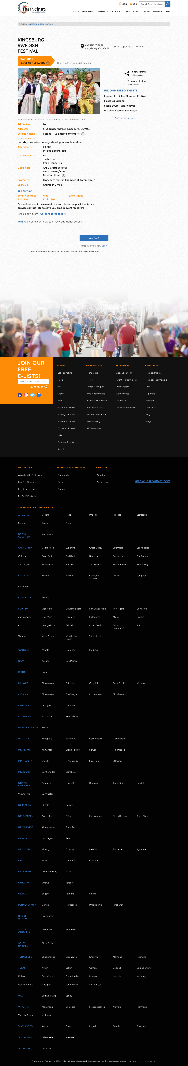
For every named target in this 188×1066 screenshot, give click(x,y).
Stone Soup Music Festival (119, 105)
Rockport (46, 984)
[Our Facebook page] (20, 395)
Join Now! (94, 238)
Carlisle (45, 904)
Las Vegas (47, 838)
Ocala (21, 625)
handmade (92, 372)
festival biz (132, 11)
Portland (70, 893)
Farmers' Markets (66, 428)
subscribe (37, 387)
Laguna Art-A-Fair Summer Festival (125, 96)
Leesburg (70, 617)
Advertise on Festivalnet (30, 475)
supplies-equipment (97, 400)
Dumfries (70, 1006)
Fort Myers (118, 608)
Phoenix (93, 514)
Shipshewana (119, 694)
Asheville (46, 783)
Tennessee (25, 956)
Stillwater (117, 760)
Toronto (70, 882)
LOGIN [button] (124, 4)
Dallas (21, 976)
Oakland (22, 556)
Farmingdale (95, 816)
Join (20, 221)
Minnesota (25, 760)
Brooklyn (70, 849)
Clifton (69, 816)
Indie (60, 435)
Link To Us (151, 407)
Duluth (45, 760)
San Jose (70, 564)
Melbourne (94, 617)
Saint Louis (71, 771)
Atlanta (45, 649)
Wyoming (24, 1048)
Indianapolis (95, 694)
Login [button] (104, 245)
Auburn (45, 1026)
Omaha (69, 805)
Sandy (69, 995)
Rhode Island (22, 917)
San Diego (23, 564)
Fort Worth (47, 976)
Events (61, 365)
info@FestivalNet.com (152, 481)
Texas (22, 967)
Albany (45, 849)
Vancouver (47, 534)
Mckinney (141, 976)
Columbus (94, 860)
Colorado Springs (94, 577)
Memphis (117, 956)
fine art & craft (95, 407)
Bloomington (48, 683)
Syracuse (141, 849)
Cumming (70, 649)
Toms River (142, 816)
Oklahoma (25, 871)
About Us (101, 467)
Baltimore (71, 738)
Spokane (141, 1026)
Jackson (46, 1048)
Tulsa (68, 871)
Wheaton (141, 683)
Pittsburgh (118, 904)
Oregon (23, 893)
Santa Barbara (120, 564)
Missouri (24, 771)
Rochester (118, 849)
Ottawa (45, 882)
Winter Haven (96, 636)
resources (117, 11)
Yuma (69, 523)
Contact (62, 489)
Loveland (23, 586)
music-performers (96, 393)
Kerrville (117, 976)
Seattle (116, 1026)
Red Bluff (70, 556)
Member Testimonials (156, 379)
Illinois (23, 683)
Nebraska (24, 805)
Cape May (47, 816)
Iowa (21, 660)
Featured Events (66, 442)
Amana (45, 660)
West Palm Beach (71, 637)
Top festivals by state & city (35, 507)
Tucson (45, 523)
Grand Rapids (73, 749)
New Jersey (25, 816)
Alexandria (47, 1006)
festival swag (93, 421)
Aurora (45, 575)
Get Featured (122, 393)
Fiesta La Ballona (114, 100)
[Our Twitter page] (32, 395)
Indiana (23, 694)
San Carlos (142, 556)
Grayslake (94, 683)
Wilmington (47, 793)
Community (63, 475)
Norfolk (117, 1006)
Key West (47, 617)
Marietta (93, 649)
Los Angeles (143, 547)
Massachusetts (27, 727)
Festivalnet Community (71, 467)
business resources (97, 414)
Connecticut (26, 597)
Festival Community (151, 11)
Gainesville (142, 608)
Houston (93, 976)
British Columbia (24, 535)
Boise (44, 672)
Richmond (142, 1006)
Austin (45, 967)
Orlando (70, 625)
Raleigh (140, 783)
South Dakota (23, 944)
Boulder (70, 575)
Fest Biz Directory (27, 482)
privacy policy (136, 1061)
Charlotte (70, 783)
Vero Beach (48, 636)
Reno (68, 838)
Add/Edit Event (124, 372)
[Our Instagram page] (26, 395)
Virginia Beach (25, 1015)
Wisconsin (25, 1037)
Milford (45, 597)
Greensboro (119, 783)
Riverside (94, 556)
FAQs (148, 421)
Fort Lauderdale (97, 608)
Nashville (141, 956)
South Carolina (24, 930)
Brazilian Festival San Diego (120, 110)
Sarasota (141, 625)
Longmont (142, 575)
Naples (140, 617)
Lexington (47, 705)
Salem (92, 893)
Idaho (22, 672)
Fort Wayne (71, 694)
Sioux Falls (47, 943)
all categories (94, 428)
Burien (69, 1026)
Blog (167, 11)
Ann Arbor (47, 749)
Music (60, 379)
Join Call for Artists (126, 407)
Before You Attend (125, 118)
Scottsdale (142, 514)
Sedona (22, 523)
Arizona (23, 514)
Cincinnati (70, 860)
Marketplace (88, 11)
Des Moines (71, 660)
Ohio (21, 860)
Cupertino (70, 547)
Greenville (71, 929)
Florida (23, 608)
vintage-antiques (95, 386)
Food (60, 400)
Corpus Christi (144, 967)
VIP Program (122, 386)
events (75, 11)
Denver (116, 575)
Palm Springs (48, 556)
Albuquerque (48, 827)
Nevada (23, 838)
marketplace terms (116, 1061)
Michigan (24, 749)
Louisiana (24, 716)
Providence (47, 916)
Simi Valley (142, 564)
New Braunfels (25, 984)
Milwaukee (47, 1037)
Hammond (47, 716)
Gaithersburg (96, 738)
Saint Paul (94, 760)
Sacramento (119, 556)
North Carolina (24, 784)
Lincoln (45, 805)
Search (61, 449)
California (25, 547)
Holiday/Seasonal (66, 414)
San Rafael (95, 564)
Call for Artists (65, 372)
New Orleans (72, 716)
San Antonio (72, 984)
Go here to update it (53, 213)
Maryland (24, 738)
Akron (45, 860)
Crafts (61, 393)
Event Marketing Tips (126, 379)
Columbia (47, 929)
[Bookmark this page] (39, 395)
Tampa (22, 636)
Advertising (102, 482)
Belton (69, 967)
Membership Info (154, 372)
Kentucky (24, 705)
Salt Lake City (49, 995)
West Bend (71, 1037)
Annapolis (47, 738)
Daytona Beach (73, 608)
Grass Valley (95, 547)
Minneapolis (72, 760)
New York (24, 849)
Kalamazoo (119, 749)
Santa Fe (70, 827)
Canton (93, 967)
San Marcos (95, 984)
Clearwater (47, 608)
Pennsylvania (27, 904)
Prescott (117, 514)
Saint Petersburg (118, 626)
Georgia (23, 649)
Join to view (25, 190)
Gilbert (45, 514)
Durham (93, 783)
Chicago (70, 683)
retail (90, 379)
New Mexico (25, 827)
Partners (150, 400)
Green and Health (66, 407)
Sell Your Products (27, 496)
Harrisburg (71, 904)
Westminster (119, 738)
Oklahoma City (49, 871)
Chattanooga (48, 956)
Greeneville (71, 956)
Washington (26, 1026)
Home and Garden (67, 421)
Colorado (24, 575)
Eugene (46, 893)
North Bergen (120, 816)
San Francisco (49, 564)
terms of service (96, 1061)
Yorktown (46, 1015)
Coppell (117, 967)
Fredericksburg (73, 976)
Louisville (70, 705)
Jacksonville (24, 617)
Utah (21, 995)
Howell (92, 749)
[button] (48, 63)
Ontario (23, 882)
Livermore (118, 547)
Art (59, 386)
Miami (116, 617)
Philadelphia (95, 904)
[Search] (167, 4)
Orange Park (48, 625)
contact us (150, 1061)
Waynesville (24, 793)
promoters (103, 11)
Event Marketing (26, 489)
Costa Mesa (48, 547)
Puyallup (93, 1026)
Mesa (68, 514)
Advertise (121, 400)
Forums (61, 482)
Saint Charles (119, 683)
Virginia (23, 1006)
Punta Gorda (95, 625)
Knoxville (93, 956)
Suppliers (150, 393)
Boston (45, 727)
